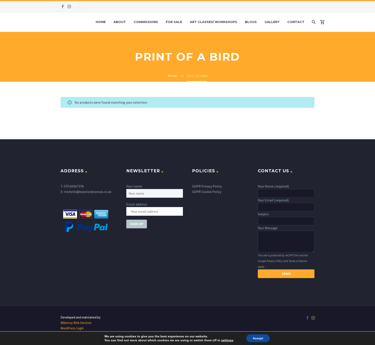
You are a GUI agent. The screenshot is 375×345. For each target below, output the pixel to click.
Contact (295, 22)
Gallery (272, 22)
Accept (258, 338)
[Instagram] (69, 6)
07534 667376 (74, 186)
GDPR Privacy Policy (207, 186)
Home (101, 22)
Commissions (146, 22)
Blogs (251, 22)
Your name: (134, 186)
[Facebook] (62, 6)
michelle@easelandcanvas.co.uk (87, 191)
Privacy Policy (275, 261)
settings (227, 340)
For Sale (174, 22)
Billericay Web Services (76, 323)
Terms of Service (298, 261)
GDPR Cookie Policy (206, 191)
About (119, 22)
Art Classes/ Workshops (213, 22)
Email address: (137, 204)
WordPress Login (72, 328)
